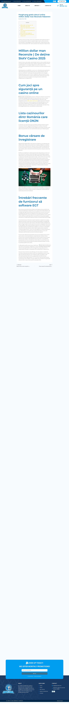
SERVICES (37, 5)
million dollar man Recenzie (32, 100)
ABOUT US (27, 5)
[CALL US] (58, 5)
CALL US (61, 4)
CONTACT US (48, 5)
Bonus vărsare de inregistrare (26, 33)
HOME (19, 5)
